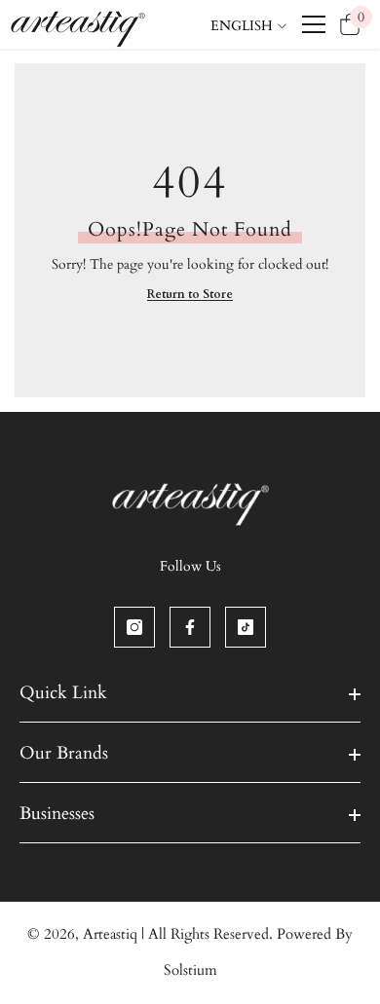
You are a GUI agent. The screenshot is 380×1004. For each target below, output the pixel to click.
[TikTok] (245, 627)
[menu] (313, 24)
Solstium (190, 970)
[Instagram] (134, 627)
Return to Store (190, 294)
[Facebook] (190, 627)
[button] (240, 68)
